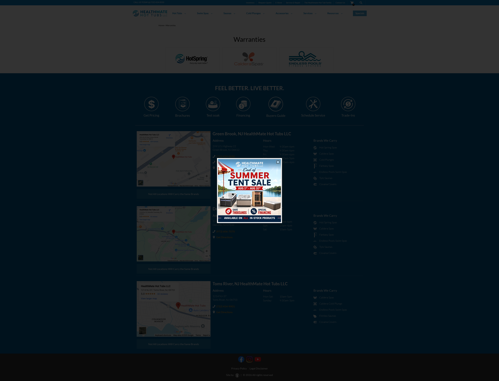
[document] (249, 190)
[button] (278, 162)
